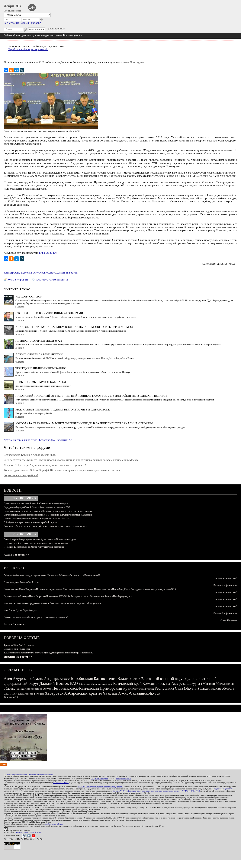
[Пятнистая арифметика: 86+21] (9, 348)
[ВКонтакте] (6, 70)
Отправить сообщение (99, 778)
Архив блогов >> (15, 624)
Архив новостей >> (16, 554)
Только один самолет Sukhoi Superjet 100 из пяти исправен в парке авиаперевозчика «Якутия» (62, 470)
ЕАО (74, 683)
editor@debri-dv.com (123, 778)
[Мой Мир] (16, 70)
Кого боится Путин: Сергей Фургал (20, 610)
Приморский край (116, 688)
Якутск (154, 693)
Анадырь (51, 678)
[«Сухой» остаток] (9, 303)
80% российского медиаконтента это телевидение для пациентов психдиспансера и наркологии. (48, 652)
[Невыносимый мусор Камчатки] (9, 389)
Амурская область (44, 272)
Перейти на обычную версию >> (28, 49)
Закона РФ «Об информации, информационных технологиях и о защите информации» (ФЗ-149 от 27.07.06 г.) (156, 791)
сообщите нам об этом (54, 824)
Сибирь (7, 694)
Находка (20, 689)
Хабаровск (54, 693)
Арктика (65, 678)
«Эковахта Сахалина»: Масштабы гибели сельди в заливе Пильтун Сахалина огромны (84, 423)
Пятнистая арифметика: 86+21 (38, 340)
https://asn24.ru (48, 252)
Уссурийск (39, 693)
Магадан (209, 684)
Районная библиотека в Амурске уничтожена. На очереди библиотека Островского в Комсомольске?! (52, 575)
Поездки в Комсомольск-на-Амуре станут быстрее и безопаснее (34, 547)
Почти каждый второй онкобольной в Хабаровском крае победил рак (36, 518)
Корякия (187, 684)
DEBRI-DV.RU (35, 832)
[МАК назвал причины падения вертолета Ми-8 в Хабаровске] (9, 416)
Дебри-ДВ (12, 6)
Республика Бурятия (143, 688)
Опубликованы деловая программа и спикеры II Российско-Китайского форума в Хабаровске (48, 514)
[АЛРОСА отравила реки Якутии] (9, 361)
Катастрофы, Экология (18, 272)
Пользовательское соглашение (15, 774)
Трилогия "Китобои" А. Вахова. (19, 645)
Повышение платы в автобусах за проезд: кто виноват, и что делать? (36, 617)
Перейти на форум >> (18, 656)
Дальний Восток (67, 272)
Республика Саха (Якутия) (177, 688)
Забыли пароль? (31, 22)
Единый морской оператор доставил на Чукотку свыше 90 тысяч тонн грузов (40, 539)
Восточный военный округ (162, 678)
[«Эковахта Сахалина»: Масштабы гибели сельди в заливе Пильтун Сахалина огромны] (9, 430)
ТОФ (14, 693)
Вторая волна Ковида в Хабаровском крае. (30, 454)
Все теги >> (11, 697)
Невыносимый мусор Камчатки (40, 382)
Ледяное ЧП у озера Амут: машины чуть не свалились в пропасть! (45, 465)
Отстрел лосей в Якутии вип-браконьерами (49, 313)
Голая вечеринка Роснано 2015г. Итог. (22, 582)
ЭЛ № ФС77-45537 (61, 783)
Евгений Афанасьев (225, 585)
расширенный (56, 28)
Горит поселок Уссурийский (21, 475)
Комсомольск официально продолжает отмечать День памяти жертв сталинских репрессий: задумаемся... (53, 603)
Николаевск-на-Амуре (38, 688)
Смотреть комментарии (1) (52, 279)
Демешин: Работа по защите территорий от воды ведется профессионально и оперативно (45, 526)
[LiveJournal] (22, 70)
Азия (8, 678)
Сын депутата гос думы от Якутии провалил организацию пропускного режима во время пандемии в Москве (71, 459)
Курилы (196, 684)
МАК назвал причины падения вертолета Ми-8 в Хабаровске (62, 409)
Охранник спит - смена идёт (17, 649)
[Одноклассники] (11, 70)
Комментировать (18, 279)
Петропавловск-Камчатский (75, 688)
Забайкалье (85, 683)
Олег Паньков (228, 620)
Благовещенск (105, 678)
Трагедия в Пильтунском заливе (40, 368)
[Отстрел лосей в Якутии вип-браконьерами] (9, 320)
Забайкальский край (101, 683)
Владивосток (128, 678)
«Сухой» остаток (28, 296)
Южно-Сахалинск (132, 693)
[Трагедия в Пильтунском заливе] (9, 375)
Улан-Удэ (28, 693)
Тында (21, 693)
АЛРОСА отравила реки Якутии (39, 354)
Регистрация (11, 22)
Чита (100, 693)
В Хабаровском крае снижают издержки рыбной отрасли (30, 522)
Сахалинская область (217, 688)
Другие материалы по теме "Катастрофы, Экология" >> (38, 439)
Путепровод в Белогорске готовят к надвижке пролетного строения (36, 543)
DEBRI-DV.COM (21, 832)
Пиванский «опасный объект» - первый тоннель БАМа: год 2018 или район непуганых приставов (91, 395)
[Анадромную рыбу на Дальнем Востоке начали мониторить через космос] (9, 334)
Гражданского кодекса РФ (222, 789)
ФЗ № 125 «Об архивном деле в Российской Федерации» (100, 787)
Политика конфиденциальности (40, 774)
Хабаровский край (80, 693)
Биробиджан (82, 678)
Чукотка (110, 693)
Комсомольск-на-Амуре (162, 683)
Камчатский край (127, 683)
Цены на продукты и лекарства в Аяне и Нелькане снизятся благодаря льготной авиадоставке (48, 511)
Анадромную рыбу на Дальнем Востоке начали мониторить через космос (74, 326)
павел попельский (226, 578)
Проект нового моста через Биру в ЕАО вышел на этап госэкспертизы (37, 503)
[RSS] (3, 764)
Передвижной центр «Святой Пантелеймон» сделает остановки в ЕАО (37, 507)
